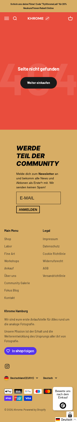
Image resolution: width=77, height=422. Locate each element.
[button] (66, 419)
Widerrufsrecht (53, 261)
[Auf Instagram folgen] (7, 366)
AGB (46, 268)
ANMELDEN (28, 209)
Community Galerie (17, 283)
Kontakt (9, 298)
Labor (8, 246)
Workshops (11, 261)
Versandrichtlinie (54, 276)
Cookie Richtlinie (54, 254)
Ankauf (9, 268)
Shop (7, 239)
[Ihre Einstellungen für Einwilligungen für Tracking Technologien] (70, 415)
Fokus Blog (11, 290)
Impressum (50, 239)
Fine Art (9, 254)
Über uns (10, 276)
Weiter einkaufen (38, 83)
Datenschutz (51, 246)
